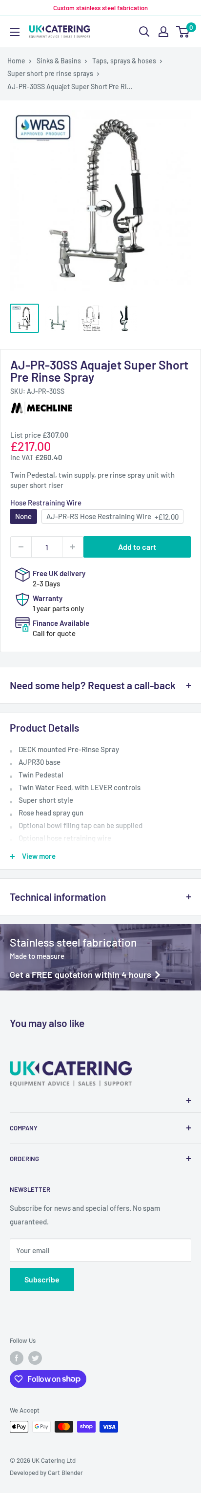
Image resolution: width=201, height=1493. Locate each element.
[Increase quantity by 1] (72, 547)
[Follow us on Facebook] (16, 1358)
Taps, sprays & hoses (124, 61)
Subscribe (42, 1279)
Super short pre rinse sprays (50, 73)
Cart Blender (65, 1472)
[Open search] (144, 31)
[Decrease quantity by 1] (21, 547)
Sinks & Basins (59, 61)
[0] (183, 32)
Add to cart (137, 546)
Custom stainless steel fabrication (100, 8)
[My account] (163, 31)
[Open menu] (15, 32)
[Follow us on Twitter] (35, 1358)
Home (16, 61)
